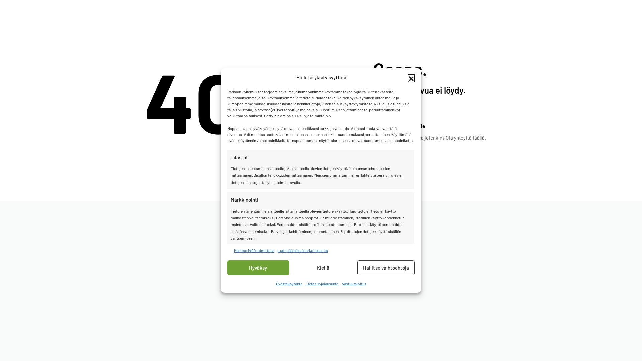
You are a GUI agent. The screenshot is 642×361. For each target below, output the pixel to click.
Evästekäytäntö (289, 283)
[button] (411, 77)
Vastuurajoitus (354, 283)
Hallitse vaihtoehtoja (386, 268)
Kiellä (323, 268)
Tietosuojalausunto (322, 283)
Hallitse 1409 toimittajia (254, 250)
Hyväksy (258, 268)
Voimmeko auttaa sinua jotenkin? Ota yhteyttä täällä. (429, 138)
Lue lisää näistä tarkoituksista (303, 250)
